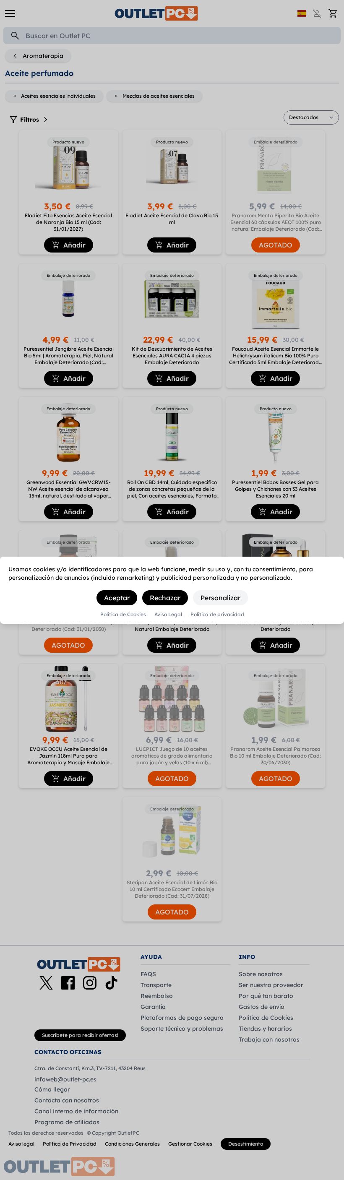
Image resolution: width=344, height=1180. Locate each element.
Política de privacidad (217, 614)
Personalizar (220, 598)
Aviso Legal (168, 614)
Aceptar (117, 598)
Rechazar (165, 598)
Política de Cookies (123, 614)
